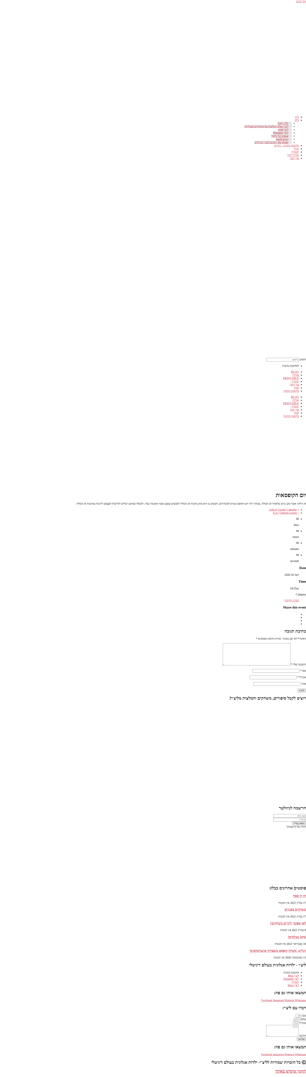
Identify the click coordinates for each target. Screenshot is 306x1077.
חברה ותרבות (291, 600)
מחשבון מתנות (291, 390)
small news (282, 139)
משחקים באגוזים (295, 909)
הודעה (302, 1035)
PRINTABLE (291, 378)
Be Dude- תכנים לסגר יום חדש (271, 142)
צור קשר (294, 158)
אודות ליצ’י (293, 155)
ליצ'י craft (283, 129)
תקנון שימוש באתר (290, 1071)
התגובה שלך (298, 664)
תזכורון (295, 151)
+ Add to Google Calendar (284, 509)
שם (303, 670)
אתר (303, 683)
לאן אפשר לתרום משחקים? (288, 923)
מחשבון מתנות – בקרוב (286, 145)
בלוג (297, 120)
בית (297, 116)
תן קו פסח (299, 896)
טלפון (302, 1019)
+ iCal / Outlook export (286, 512)
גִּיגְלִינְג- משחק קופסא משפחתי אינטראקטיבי (278, 951)
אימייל (301, 677)
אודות (296, 375)
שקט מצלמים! (297, 937)
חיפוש (303, 359)
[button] (303, 263)
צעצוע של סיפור (279, 135)
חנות (296, 148)
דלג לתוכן (301, 1)
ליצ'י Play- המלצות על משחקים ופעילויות (266, 126)
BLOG (295, 371)
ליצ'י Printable (280, 132)
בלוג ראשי (282, 123)
